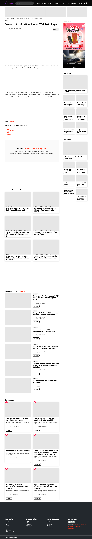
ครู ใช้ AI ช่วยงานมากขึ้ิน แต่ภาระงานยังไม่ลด (81, 131)
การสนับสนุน (29, 525)
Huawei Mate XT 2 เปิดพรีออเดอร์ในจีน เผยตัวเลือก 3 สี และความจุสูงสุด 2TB (45, 257)
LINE (49, 525)
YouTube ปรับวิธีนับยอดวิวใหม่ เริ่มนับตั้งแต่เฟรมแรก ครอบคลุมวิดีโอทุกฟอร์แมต (81, 184)
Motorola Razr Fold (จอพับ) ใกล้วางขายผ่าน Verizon (45, 233)
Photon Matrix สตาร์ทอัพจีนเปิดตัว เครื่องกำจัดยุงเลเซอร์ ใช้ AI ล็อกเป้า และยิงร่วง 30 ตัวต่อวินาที (46, 365)
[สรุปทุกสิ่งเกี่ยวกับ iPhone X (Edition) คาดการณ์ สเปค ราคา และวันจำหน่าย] (81, 165)
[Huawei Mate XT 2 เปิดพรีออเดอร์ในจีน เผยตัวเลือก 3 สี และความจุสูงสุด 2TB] (46, 247)
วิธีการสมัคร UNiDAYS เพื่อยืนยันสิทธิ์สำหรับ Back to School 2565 (45, 419)
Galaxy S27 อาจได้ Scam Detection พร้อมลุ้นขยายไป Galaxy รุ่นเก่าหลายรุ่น (17, 234)
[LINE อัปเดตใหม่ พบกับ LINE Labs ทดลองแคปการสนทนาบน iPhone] (81, 192)
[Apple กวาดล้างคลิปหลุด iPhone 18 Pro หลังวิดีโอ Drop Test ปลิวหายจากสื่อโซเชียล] (46, 475)
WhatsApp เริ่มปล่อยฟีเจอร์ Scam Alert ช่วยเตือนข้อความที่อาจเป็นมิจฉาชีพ (45, 210)
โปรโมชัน (29, 523)
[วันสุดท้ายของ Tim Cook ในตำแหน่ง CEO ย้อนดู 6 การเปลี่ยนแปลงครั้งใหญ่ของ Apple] (18, 247)
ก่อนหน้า (5, 11)
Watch (7, 525)
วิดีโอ (28, 521)
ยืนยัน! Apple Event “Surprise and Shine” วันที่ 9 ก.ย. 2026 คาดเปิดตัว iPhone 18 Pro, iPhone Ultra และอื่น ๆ (14, 14)
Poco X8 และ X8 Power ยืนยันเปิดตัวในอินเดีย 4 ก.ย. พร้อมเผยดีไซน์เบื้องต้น (45, 347)
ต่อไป (86, 11)
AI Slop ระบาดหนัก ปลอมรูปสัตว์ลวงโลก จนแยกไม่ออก (45, 381)
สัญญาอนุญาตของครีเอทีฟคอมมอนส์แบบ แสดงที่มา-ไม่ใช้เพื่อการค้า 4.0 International (77, 526)
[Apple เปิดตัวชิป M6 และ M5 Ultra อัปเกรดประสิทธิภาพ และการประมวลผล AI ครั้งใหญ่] (77, 12)
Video (80, 3)
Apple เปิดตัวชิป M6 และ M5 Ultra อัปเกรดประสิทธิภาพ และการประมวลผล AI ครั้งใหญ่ (76, 14)
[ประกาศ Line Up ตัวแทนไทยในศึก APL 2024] (69, 165)
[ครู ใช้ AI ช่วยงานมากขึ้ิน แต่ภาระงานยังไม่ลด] (81, 125)
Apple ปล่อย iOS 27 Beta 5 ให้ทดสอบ (18, 451)
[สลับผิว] (84, 3)
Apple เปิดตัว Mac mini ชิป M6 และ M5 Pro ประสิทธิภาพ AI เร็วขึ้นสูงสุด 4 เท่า (35, 14)
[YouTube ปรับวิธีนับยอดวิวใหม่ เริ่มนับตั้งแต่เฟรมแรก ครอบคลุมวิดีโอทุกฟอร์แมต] (81, 178)
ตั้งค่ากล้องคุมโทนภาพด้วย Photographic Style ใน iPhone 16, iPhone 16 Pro (17, 486)
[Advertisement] (32, 81)
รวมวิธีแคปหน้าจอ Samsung (68, 183)
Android (41, 206)
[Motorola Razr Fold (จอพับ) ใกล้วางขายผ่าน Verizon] (46, 223)
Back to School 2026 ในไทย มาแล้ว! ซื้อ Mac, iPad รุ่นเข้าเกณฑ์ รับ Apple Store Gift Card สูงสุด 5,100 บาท (46, 452)
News (13, 254)
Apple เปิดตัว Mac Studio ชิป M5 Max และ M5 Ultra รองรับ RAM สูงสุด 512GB (56, 14)
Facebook (51, 528)
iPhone (44, 3)
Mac (38, 3)
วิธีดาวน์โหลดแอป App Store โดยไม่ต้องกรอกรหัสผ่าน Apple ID (75, 157)
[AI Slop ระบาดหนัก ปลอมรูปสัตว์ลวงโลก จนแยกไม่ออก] (18, 385)
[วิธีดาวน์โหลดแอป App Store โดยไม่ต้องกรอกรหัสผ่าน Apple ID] (75, 148)
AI (11, 206)
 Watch (56, 3)
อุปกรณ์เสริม (8, 530)
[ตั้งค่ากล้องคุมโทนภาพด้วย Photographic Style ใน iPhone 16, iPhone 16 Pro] (18, 475)
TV (6, 526)
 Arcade (51, 523)
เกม (49, 521)
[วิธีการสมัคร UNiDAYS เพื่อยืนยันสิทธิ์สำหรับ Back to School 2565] (46, 409)
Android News (48, 206)
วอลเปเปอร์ (51, 524)
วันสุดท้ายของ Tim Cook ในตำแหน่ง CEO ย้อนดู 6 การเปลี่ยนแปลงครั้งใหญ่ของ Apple (18, 257)
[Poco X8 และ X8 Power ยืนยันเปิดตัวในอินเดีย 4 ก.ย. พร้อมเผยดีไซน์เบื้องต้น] (18, 351)
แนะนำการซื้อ (29, 526)
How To (63, 3)
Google (50, 526)
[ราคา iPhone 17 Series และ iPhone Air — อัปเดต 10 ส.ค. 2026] (18, 409)
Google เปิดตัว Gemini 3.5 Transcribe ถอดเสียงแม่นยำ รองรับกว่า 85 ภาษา (45, 314)
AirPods (8, 528)
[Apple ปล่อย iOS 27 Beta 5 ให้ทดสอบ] (18, 441)
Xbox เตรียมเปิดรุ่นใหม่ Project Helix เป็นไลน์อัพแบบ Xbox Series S (17, 209)
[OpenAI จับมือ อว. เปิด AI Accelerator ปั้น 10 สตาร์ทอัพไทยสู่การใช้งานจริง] (18, 334)
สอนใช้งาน (29, 524)
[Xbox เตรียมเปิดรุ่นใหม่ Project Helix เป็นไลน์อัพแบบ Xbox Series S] (18, 199)
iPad (49, 3)
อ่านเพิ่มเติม (36, 306)
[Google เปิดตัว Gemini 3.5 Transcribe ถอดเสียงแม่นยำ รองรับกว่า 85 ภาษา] (18, 317)
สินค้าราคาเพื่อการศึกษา (10, 531)
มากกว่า (9, 423)
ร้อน (6, 402)
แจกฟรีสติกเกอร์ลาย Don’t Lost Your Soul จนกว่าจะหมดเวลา (68, 191)
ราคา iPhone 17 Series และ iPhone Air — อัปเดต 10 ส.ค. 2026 (17, 419)
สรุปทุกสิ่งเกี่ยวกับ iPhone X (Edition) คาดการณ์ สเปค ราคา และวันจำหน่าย (81, 171)
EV (6, 529)
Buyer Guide (72, 3)
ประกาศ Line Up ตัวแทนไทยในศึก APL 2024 (69, 171)
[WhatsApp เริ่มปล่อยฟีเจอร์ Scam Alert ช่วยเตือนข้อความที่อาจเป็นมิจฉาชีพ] (46, 199)
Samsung (26, 230)
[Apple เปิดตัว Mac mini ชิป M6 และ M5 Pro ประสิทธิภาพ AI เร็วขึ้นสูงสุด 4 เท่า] (35, 12)
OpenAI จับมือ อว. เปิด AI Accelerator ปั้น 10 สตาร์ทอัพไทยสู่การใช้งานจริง (45, 330)
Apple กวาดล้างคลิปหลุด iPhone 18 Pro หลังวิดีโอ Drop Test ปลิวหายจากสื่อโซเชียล (45, 486)
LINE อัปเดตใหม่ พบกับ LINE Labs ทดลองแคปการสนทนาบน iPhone (81, 198)
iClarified (11, 121)
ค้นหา (17, 3)
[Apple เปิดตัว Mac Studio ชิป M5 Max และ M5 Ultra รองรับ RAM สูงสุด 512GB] (56, 12)
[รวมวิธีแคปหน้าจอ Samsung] (69, 178)
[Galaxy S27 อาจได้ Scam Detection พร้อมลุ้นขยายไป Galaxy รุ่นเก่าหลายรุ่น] (18, 223)
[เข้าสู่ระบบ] (86, 3)
